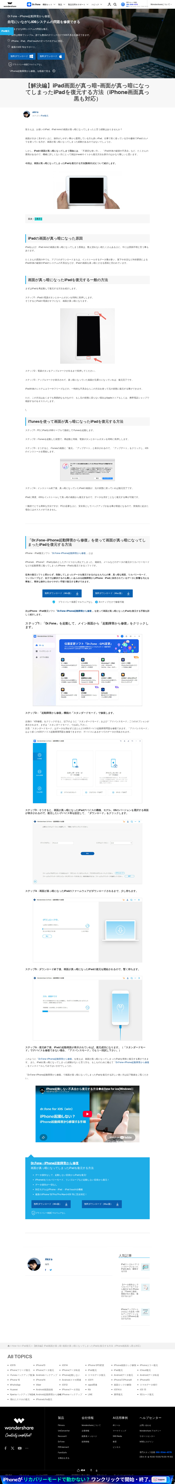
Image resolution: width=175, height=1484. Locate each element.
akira (35, 112)
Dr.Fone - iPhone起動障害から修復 (55, 1163)
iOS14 (65, 1365)
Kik (89, 1389)
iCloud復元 (145, 1370)
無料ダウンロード (19, 56)
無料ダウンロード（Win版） (58, 593)
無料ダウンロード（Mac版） (109, 593)
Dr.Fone (61, 1442)
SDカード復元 (147, 1394)
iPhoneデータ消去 (71, 1389)
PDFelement (63, 1447)
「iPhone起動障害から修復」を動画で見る (29, 71)
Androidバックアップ (46, 1375)
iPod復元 (92, 1370)
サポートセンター (147, 1436)
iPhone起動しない (71, 1375)
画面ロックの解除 (122, 1384)
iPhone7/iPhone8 (123, 1380)
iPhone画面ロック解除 (125, 1365)
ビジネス (116, 1447)
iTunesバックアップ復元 (22, 1375)
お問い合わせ (145, 1425)
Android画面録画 (44, 1389)
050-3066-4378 (132, 4)
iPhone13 (40, 1365)
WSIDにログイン (147, 1442)
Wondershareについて (91, 1425)
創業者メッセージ (89, 1436)
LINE (90, 1394)
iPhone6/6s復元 (44, 1399)
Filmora (61, 1425)
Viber (38, 1384)
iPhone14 (40, 1380)
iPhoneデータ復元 (45, 1370)
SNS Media (117, 1436)
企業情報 (85, 1431)
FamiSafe (62, 1452)
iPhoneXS (145, 1380)
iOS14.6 (118, 1389)
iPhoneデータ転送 (71, 1370)
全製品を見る (63, 1458)
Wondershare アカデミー (150, 1431)
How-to (16, 1346)
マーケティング (119, 1431)
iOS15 (13, 1365)
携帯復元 (118, 1394)
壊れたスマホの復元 (20, 1399)
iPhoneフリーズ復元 (20, 1370)
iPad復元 (5, 31)
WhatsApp (15, 1384)
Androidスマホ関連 (71, 1380)
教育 (115, 1442)
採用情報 (85, 1442)
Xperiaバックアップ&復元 (22, 1394)
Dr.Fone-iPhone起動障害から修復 (69, 553)
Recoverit (62, 1436)
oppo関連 (92, 1384)
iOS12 (65, 1384)
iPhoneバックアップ (72, 1394)
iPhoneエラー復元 (149, 1365)
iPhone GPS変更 (96, 1365)
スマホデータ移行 (148, 1384)
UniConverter (64, 1431)
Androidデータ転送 (149, 1375)
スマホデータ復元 (96, 1375)
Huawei (14, 1389)
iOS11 (90, 1380)
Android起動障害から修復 (49, 1394)
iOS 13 (143, 1389)
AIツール (116, 1425)
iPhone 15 (15, 1380)
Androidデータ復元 (123, 1375)
